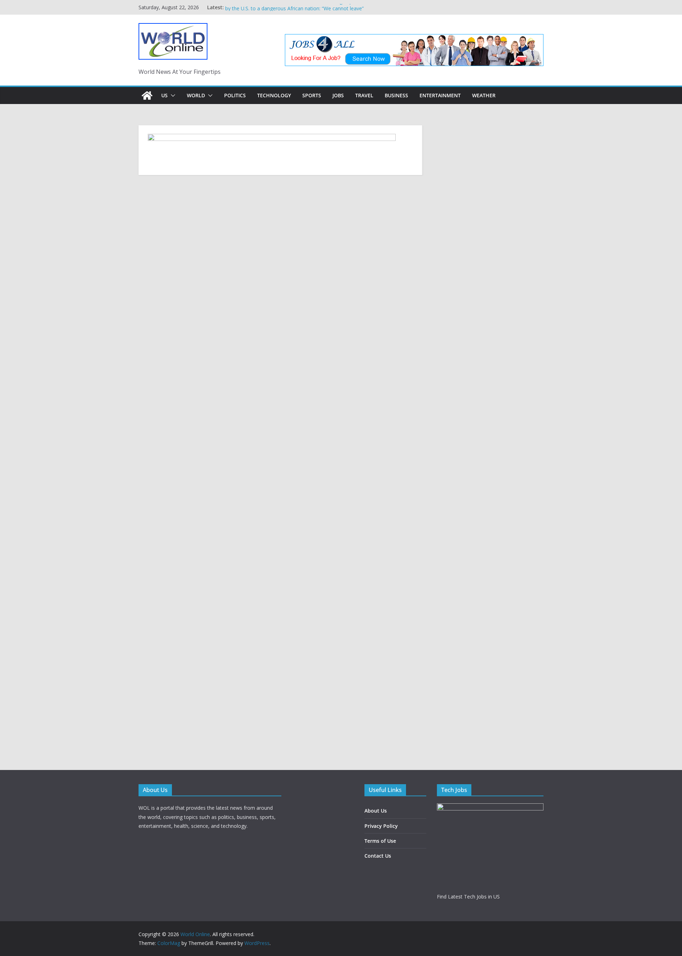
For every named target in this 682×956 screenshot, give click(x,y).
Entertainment (440, 95)
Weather (484, 95)
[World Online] (147, 95)
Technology (274, 95)
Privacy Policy (381, 826)
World (196, 95)
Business (396, 95)
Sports (311, 95)
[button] (171, 95)
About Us (375, 810)
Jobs (338, 95)
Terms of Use (380, 840)
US (164, 95)
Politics (235, 95)
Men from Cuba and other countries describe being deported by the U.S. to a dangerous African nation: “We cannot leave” (295, 11)
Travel (364, 95)
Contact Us (377, 855)
